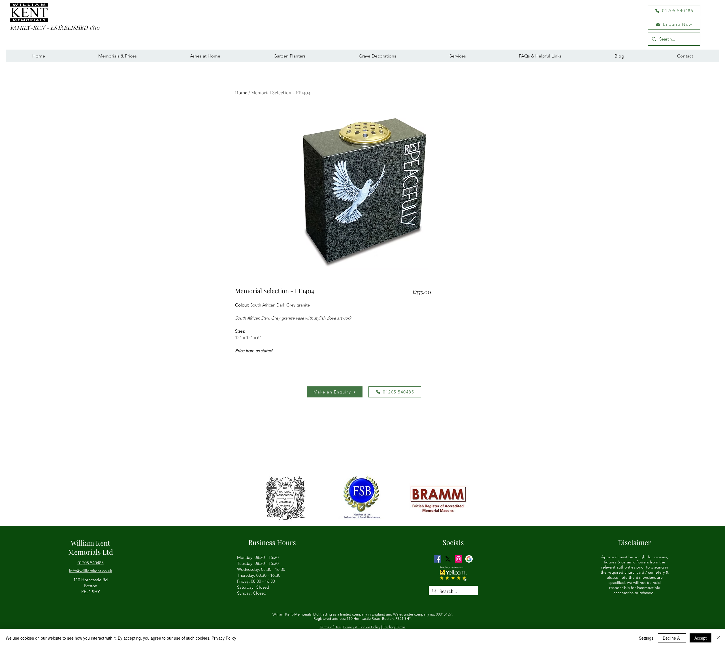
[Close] (718, 637)
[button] (674, 24)
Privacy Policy (224, 638)
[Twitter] (448, 559)
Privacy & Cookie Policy (361, 627)
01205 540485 (91, 562)
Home (241, 92)
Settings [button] (646, 638)
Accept (700, 638)
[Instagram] (458, 559)
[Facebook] (437, 559)
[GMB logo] (469, 559)
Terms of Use (330, 627)
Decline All (672, 638)
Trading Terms (394, 627)
